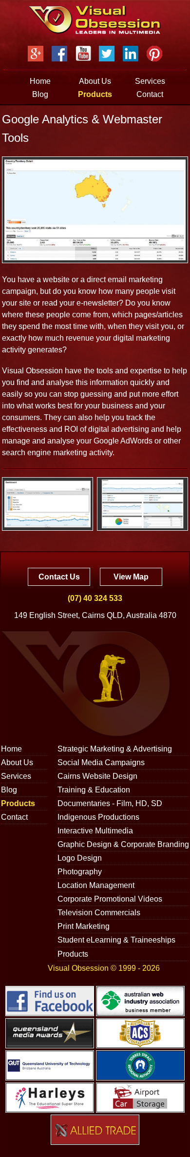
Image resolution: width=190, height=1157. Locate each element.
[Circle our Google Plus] (35, 53)
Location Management (95, 885)
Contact (149, 94)
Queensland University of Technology (49, 1065)
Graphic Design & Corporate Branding (123, 844)
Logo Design (79, 858)
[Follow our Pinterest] (154, 53)
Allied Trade (95, 1130)
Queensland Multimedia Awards (49, 1033)
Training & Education (93, 790)
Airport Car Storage (140, 1097)
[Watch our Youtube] (83, 53)
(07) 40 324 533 (95, 598)
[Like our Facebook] (59, 53)
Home (40, 81)
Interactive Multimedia (95, 831)
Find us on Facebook (49, 1001)
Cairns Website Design (97, 776)
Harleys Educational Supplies (49, 1097)
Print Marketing (83, 926)
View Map (131, 577)
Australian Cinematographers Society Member (140, 1033)
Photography (79, 872)
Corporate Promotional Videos (109, 899)
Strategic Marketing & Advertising (114, 749)
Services (150, 81)
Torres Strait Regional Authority (140, 1065)
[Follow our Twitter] (106, 53)
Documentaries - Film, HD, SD (109, 803)
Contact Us (59, 577)
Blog (40, 94)
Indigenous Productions (98, 817)
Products (95, 94)
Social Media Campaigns (101, 762)
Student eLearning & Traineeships (116, 940)
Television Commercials (98, 912)
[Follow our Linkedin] (130, 53)
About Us (95, 81)
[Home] (95, 20)
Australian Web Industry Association (140, 1001)
